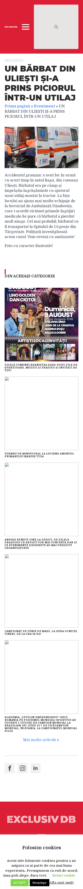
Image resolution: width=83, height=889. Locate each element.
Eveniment (44, 106)
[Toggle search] (56, 27)
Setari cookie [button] (63, 875)
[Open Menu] (25, 27)
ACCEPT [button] (19, 882)
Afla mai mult (61, 882)
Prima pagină (17, 106)
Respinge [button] (40, 882)
